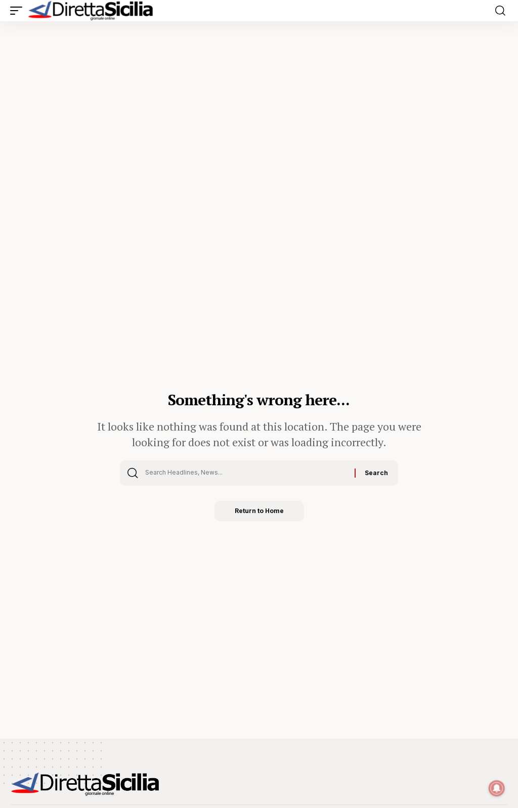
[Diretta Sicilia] (91, 10)
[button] (18, 10)
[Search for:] (246, 473)
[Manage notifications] (497, 788)
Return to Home (259, 511)
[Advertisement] (259, 97)
